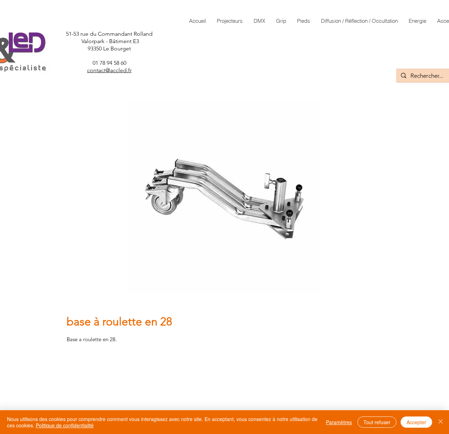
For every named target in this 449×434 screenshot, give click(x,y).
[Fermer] (440, 422)
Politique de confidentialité (65, 425)
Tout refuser (376, 422)
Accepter (416, 422)
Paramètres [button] (339, 422)
